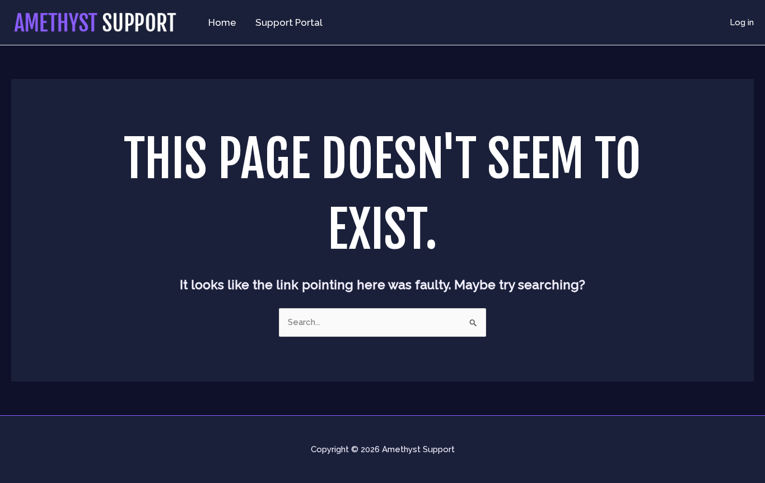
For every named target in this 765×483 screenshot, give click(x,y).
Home (222, 22)
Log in (742, 22)
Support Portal (289, 22)
